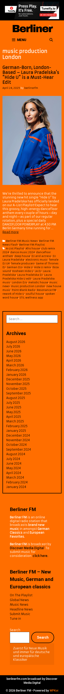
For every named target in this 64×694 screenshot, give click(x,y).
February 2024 (17, 482)
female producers (23, 263)
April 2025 (13, 417)
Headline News (21, 609)
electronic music (37, 259)
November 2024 (18, 440)
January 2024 (16, 487)
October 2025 (16, 389)
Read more (10, 232)
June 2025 (13, 407)
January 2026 (16, 375)
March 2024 (15, 477)
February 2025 (17, 426)
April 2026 (13, 360)
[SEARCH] (51, 40)
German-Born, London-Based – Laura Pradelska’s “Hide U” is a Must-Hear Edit (30, 75)
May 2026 (13, 356)
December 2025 (18, 379)
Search (15, 630)
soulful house (35, 293)
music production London (28, 286)
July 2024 (13, 459)
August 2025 (15, 398)
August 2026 (15, 342)
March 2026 (15, 365)
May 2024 (13, 468)
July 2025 (13, 403)
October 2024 (16, 445)
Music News (19, 604)
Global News (19, 600)
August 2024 (15, 454)
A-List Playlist (15, 248)
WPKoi (54, 690)
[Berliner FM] (32, 27)
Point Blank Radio (23, 290)
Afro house (33, 248)
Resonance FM (46, 290)
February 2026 (17, 370)
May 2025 (13, 412)
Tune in (15, 618)
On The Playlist (21, 595)
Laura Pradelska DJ (30, 274)
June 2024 (13, 463)
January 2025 (16, 431)
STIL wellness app (31, 297)
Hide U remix (42, 267)
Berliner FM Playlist (32, 244)
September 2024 (18, 449)
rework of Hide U (13, 293)
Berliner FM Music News (22, 240)
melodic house (38, 282)
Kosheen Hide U (22, 271)
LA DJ (38, 271)
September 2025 (18, 393)
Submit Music (20, 614)
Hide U (28, 267)
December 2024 (18, 435)
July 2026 (13, 346)
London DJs (19, 282)
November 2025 (18, 384)
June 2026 (13, 351)
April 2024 (13, 473)
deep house (22, 256)
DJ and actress (41, 256)
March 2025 (15, 421)
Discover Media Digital (27, 548)
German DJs (15, 267)
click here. (40, 556)
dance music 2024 (22, 252)
